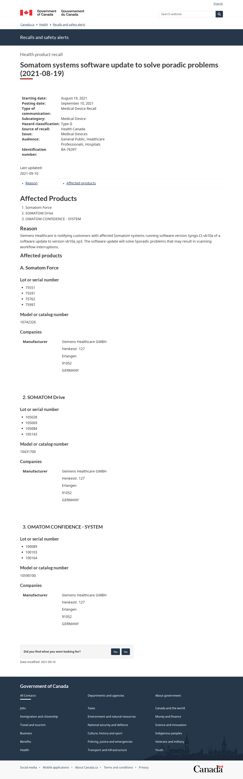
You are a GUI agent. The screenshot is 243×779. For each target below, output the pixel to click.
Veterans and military (169, 742)
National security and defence (108, 725)
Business (26, 733)
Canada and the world (170, 708)
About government (168, 695)
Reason (31, 183)
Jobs (23, 708)
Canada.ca (27, 25)
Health (43, 25)
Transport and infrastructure (107, 750)
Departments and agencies (106, 695)
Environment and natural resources (112, 716)
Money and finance (168, 716)
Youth (159, 750)
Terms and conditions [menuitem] (118, 767)
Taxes (91, 708)
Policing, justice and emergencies (110, 742)
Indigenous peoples (168, 733)
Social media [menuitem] (28, 767)
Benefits (25, 742)
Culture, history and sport (105, 733)
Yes (115, 651)
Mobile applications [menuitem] (56, 767)
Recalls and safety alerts (69, 25)
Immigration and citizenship (39, 716)
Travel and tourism (33, 725)
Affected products (81, 183)
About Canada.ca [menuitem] (86, 767)
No (126, 651)
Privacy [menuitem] (144, 767)
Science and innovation (170, 725)
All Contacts (28, 695)
